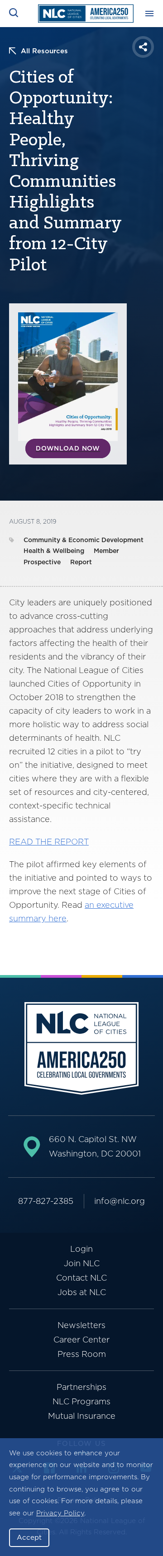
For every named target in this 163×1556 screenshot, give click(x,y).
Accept (29, 1537)
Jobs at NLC (82, 1292)
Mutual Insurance (81, 1416)
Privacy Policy (60, 1513)
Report (81, 562)
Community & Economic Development (84, 539)
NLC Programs (81, 1401)
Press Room (82, 1354)
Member (106, 550)
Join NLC (82, 1263)
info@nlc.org (119, 1201)
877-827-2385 (45, 1201)
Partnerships (81, 1387)
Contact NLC (81, 1277)
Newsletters (81, 1325)
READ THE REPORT (49, 841)
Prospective (42, 562)
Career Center (81, 1339)
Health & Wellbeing (54, 550)
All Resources (44, 51)
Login (81, 1249)
